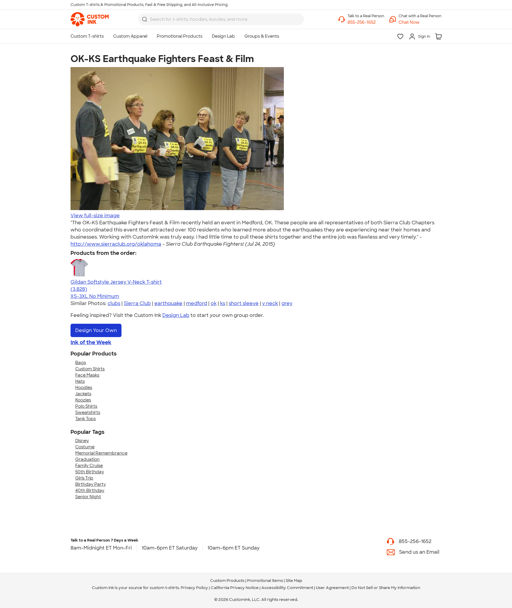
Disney (82, 440)
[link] (90, 19)
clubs (114, 303)
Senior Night (88, 496)
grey (286, 303)
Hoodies (83, 387)
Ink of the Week (91, 342)
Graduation (87, 459)
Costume (85, 447)
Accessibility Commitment (287, 587)
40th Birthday (89, 490)
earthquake (168, 303)
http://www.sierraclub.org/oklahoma (116, 244)
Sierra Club (137, 303)
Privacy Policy (194, 587)
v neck (270, 303)
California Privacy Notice (235, 587)
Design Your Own (96, 330)
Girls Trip (84, 478)
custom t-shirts (164, 587)
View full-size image (95, 215)
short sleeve (244, 303)
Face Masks (87, 375)
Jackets (83, 393)
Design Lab (175, 315)
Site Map (294, 580)
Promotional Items (265, 580)
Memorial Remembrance (101, 453)
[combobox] (221, 19)
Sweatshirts (87, 412)
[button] (420, 22)
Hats (80, 381)
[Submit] (144, 19)
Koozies (83, 400)
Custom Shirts (90, 369)
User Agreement (332, 587)
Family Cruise (89, 465)
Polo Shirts (86, 406)
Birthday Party (90, 484)
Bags (80, 362)
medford (196, 303)
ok (214, 303)
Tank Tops (85, 418)
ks (222, 303)
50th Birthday (89, 471)
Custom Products (227, 580)
